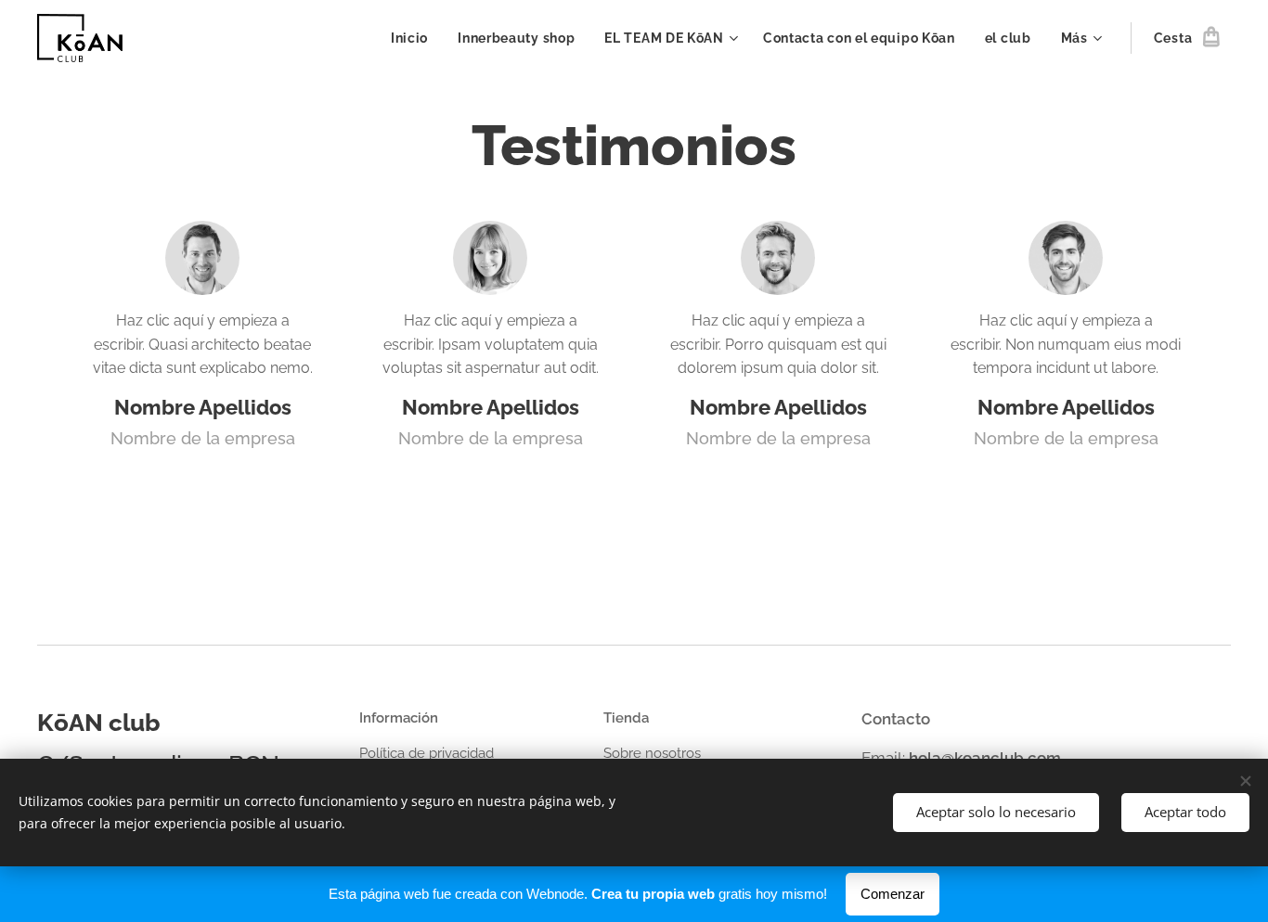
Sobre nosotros (652, 753)
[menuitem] (414, 38)
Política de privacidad (426, 753)
